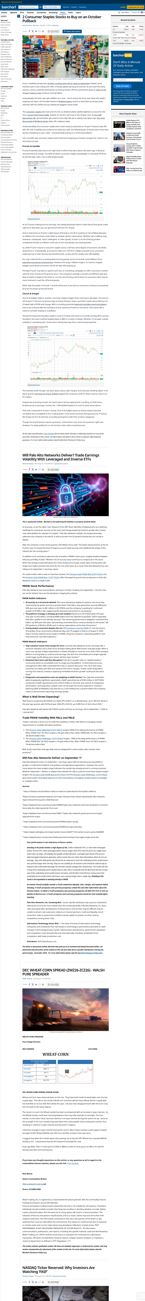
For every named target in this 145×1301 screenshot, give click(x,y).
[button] (142, 12)
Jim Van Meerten (6, 62)
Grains (3, 93)
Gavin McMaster (6, 57)
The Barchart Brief (6, 135)
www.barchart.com (34, 219)
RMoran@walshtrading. (32, 1184)
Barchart (36, 25)
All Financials (5, 108)
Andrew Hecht (5, 42)
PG (114, 29)
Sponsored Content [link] (61, 464)
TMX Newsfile (5, 169)
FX (1, 118)
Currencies (41, 12)
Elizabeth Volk (5, 54)
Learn (78, 12)
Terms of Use (117, 99)
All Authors (4, 81)
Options (13, 12)
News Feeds (5, 35)
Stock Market (5, 125)
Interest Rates (5, 120)
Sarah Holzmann (6, 79)
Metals (3, 98)
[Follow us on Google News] (52, 31)
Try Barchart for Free (135, 7)
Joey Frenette (49, 433)
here (83, 440)
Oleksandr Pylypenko (8, 69)
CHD (114, 41)
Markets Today (5, 22)
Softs (2, 101)
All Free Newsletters (7, 132)
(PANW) (79, 533)
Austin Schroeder (6, 44)
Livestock (4, 96)
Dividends (4, 113)
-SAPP (115, 35)
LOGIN (122, 7)
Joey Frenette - (27, 25)
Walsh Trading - (27, 979)
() (45, 730)
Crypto (3, 110)
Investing (53, 12)
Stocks (4, 12)
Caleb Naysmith (6, 47)
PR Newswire (5, 172)
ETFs (22, 12)
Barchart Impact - (28, 464)
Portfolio (74, 7)
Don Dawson (5, 52)
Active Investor (6, 137)
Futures (30, 12)
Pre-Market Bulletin (7, 145)
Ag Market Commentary (9, 152)
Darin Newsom (6, 49)
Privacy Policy (129, 99)
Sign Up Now (72, 1163)
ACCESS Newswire (6, 162)
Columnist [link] (55, 25)
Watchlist (66, 7)
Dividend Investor (6, 142)
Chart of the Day (6, 32)
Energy (3, 91)
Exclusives (4, 27)
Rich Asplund (5, 71)
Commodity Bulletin (7, 147)
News (62, 12)
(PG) (40, 150)
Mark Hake (4, 67)
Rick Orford (4, 74)
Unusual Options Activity (9, 140)
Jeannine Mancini (6, 59)
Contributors (5, 30)
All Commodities (6, 89)
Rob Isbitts (4, 76)
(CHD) (39, 298)
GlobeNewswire (6, 167)
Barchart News (5, 25)
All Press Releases (6, 159)
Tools (70, 12)
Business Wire (5, 164)
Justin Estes (4, 64)
